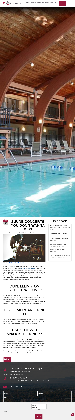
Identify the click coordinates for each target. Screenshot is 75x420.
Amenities (33, 2)
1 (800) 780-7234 (19, 377)
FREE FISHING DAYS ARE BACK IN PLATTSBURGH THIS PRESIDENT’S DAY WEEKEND (60, 227)
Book (62, 3)
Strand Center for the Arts (28, 268)
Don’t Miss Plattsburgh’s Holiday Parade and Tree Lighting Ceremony (60, 257)
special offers (25, 351)
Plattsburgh (40, 2)
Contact (56, 2)
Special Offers (49, 2)
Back (7, 359)
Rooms (28, 2)
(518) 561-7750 (45, 380)
